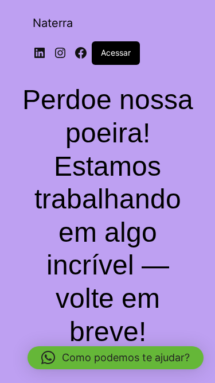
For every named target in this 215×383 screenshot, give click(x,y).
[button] (116, 357)
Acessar (116, 52)
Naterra (53, 23)
